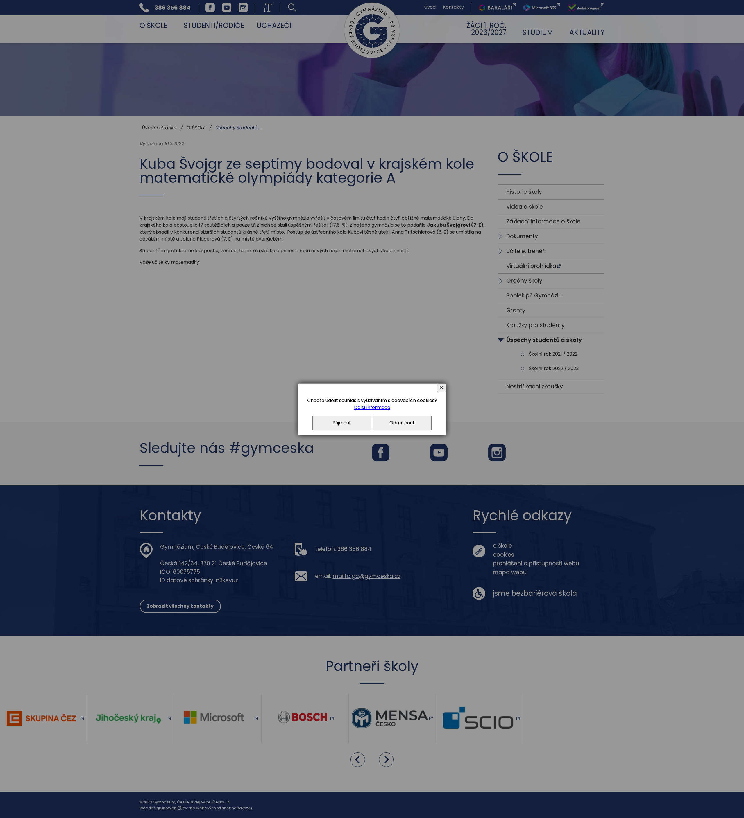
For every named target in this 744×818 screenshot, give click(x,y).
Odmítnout (402, 422)
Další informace (372, 407)
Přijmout (341, 422)
